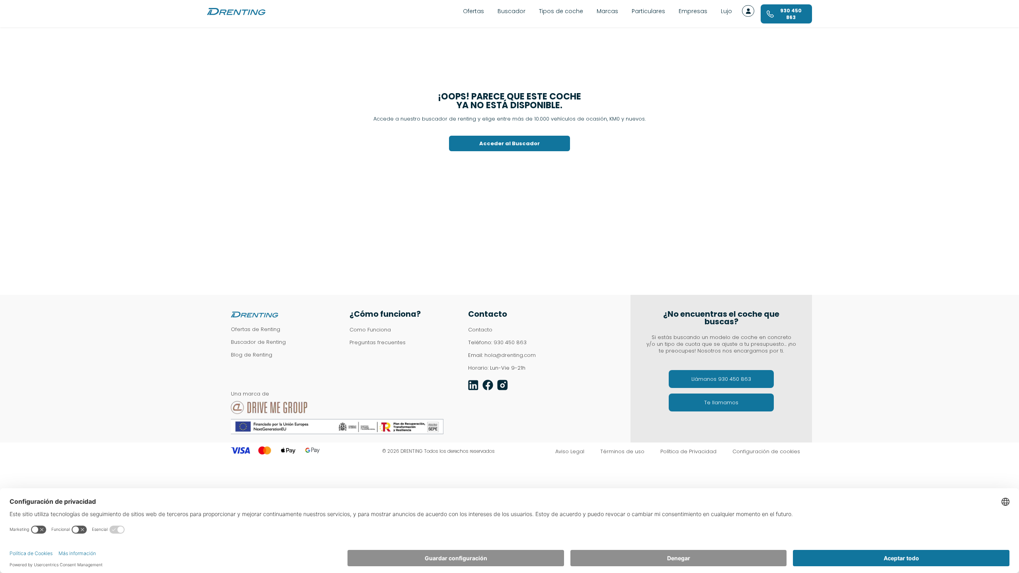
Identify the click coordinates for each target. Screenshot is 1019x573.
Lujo (726, 11)
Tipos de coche (561, 11)
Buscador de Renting (258, 342)
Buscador (511, 11)
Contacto (480, 329)
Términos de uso (622, 451)
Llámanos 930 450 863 (721, 379)
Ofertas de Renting (255, 329)
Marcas (607, 11)
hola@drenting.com (510, 355)
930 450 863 (510, 342)
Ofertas (473, 11)
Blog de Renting (251, 355)
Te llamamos (721, 402)
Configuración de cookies (766, 451)
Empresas (693, 11)
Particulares (648, 11)
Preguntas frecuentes (377, 342)
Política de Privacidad (688, 451)
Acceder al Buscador (509, 143)
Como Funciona (370, 329)
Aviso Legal (569, 451)
